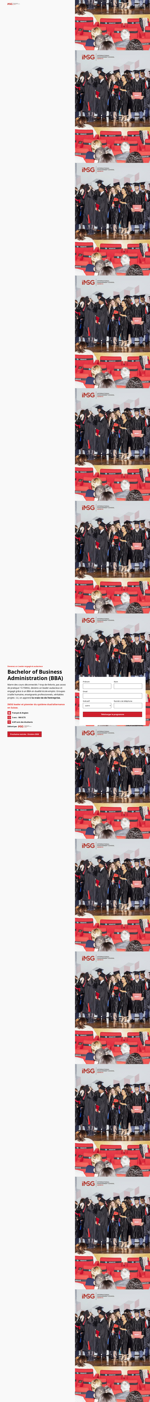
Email (85, 691)
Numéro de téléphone (123, 701)
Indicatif (86, 701)
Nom (116, 681)
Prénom (86, 681)
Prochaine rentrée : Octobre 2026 (24, 734)
